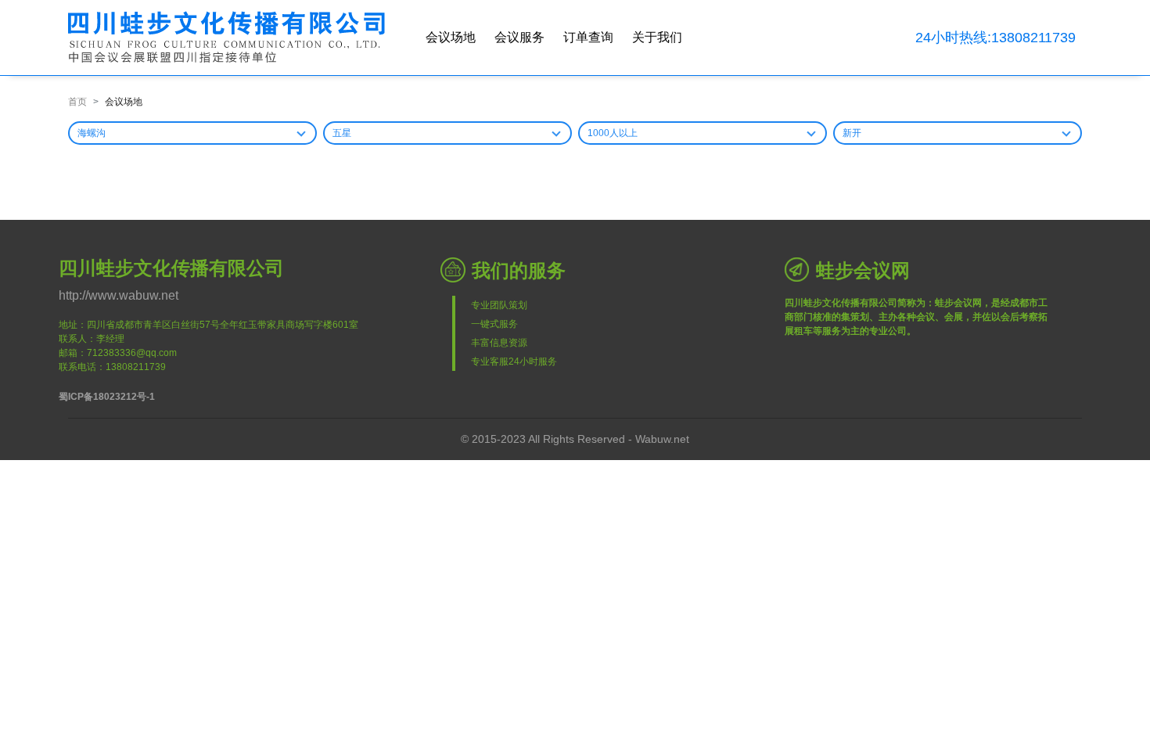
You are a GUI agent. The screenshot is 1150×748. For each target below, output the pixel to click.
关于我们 (657, 37)
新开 (852, 133)
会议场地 (451, 37)
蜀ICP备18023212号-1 (107, 396)
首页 (77, 101)
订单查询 (588, 37)
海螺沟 (91, 133)
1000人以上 (613, 133)
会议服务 (519, 37)
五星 (341, 133)
